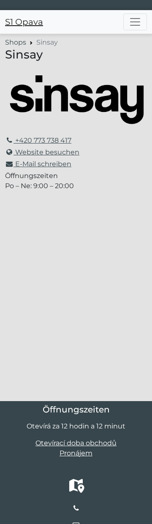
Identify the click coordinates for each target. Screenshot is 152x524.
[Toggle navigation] (135, 21)
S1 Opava (24, 22)
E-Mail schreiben (42, 164)
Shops (15, 42)
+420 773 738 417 (42, 140)
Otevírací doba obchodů (76, 443)
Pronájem (76, 453)
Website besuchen (46, 152)
